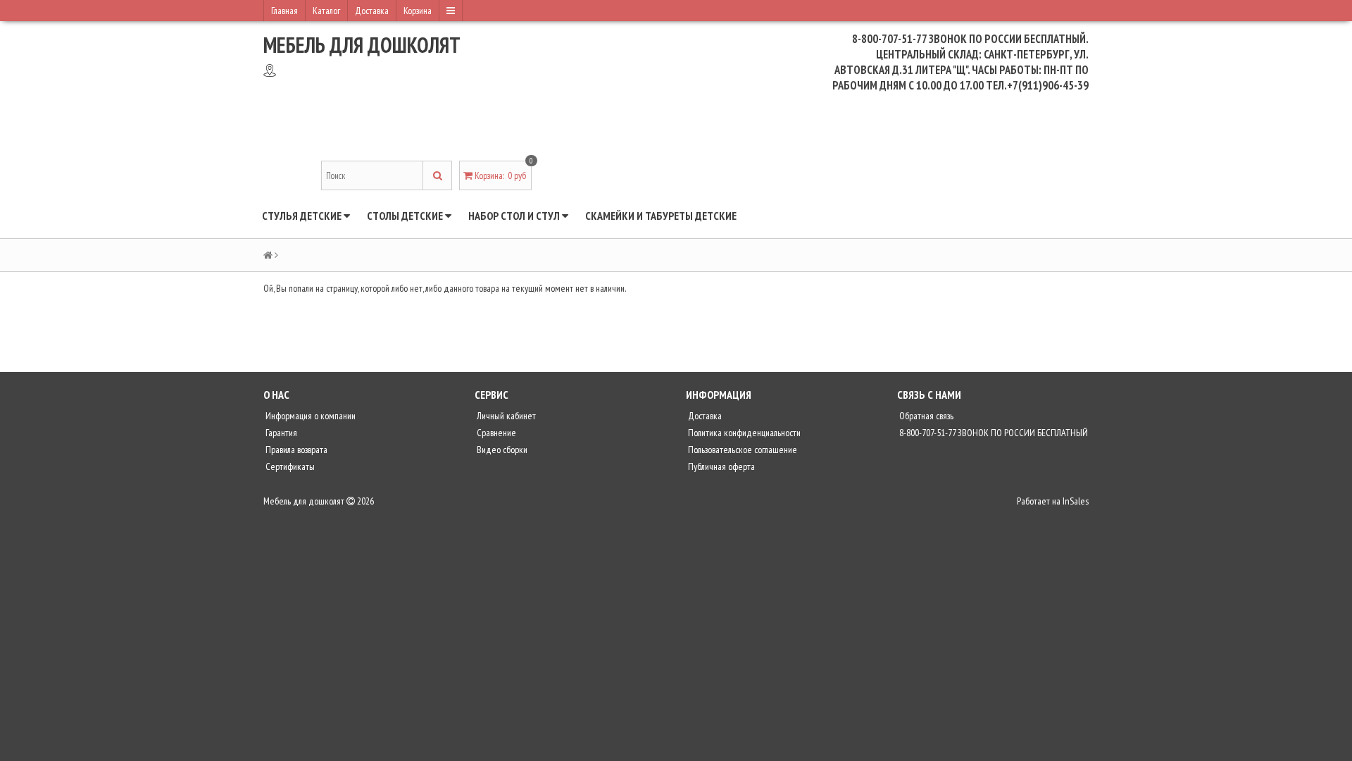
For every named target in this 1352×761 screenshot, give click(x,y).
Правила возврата (295, 449)
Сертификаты (289, 466)
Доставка (372, 10)
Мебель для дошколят (362, 44)
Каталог (326, 10)
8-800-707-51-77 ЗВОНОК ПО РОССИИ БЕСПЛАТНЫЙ (992, 432)
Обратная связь (925, 415)
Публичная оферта (720, 466)
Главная (284, 10)
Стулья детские (303, 216)
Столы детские (406, 216)
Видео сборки (501, 449)
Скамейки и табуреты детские (661, 216)
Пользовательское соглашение (741, 449)
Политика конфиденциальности (743, 432)
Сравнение (495, 432)
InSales (1076, 501)
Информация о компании (309, 415)
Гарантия (280, 432)
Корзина (417, 10)
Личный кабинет (505, 415)
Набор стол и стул (515, 216)
